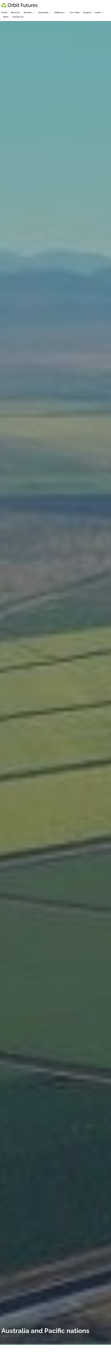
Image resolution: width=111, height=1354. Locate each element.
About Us (15, 12)
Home (4, 12)
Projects (87, 12)
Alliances (59, 12)
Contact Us (17, 16)
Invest (98, 12)
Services (28, 12)
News (6, 16)
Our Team (75, 12)
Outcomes (43, 12)
